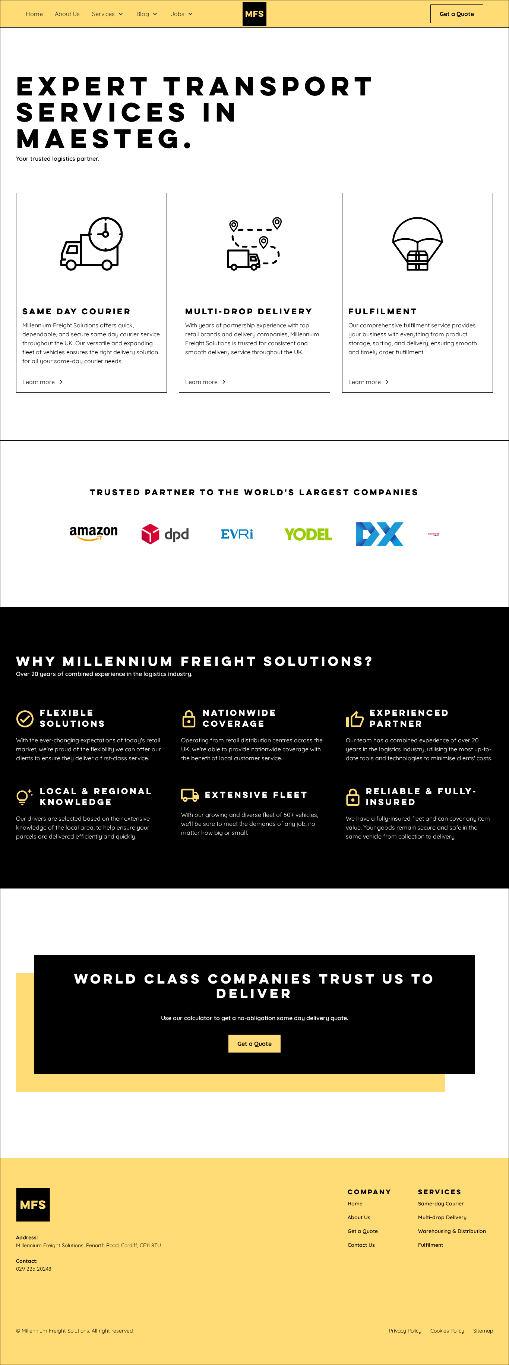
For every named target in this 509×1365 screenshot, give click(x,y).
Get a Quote (457, 14)
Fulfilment (430, 1245)
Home (34, 14)
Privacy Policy (405, 1330)
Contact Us (361, 1245)
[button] (108, 14)
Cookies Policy (447, 1330)
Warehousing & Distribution (452, 1231)
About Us (67, 14)
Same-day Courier (441, 1203)
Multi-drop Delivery (442, 1217)
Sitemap (483, 1330)
